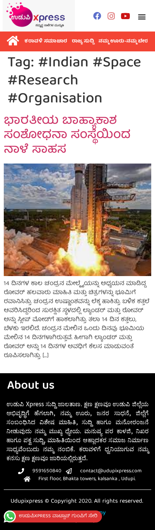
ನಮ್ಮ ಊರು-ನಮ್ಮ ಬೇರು (124, 41)
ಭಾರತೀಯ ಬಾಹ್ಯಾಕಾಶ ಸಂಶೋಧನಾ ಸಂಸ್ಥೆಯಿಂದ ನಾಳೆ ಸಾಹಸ (67, 136)
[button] (141, 17)
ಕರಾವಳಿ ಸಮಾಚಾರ (45, 41)
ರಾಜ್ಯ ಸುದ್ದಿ (83, 41)
